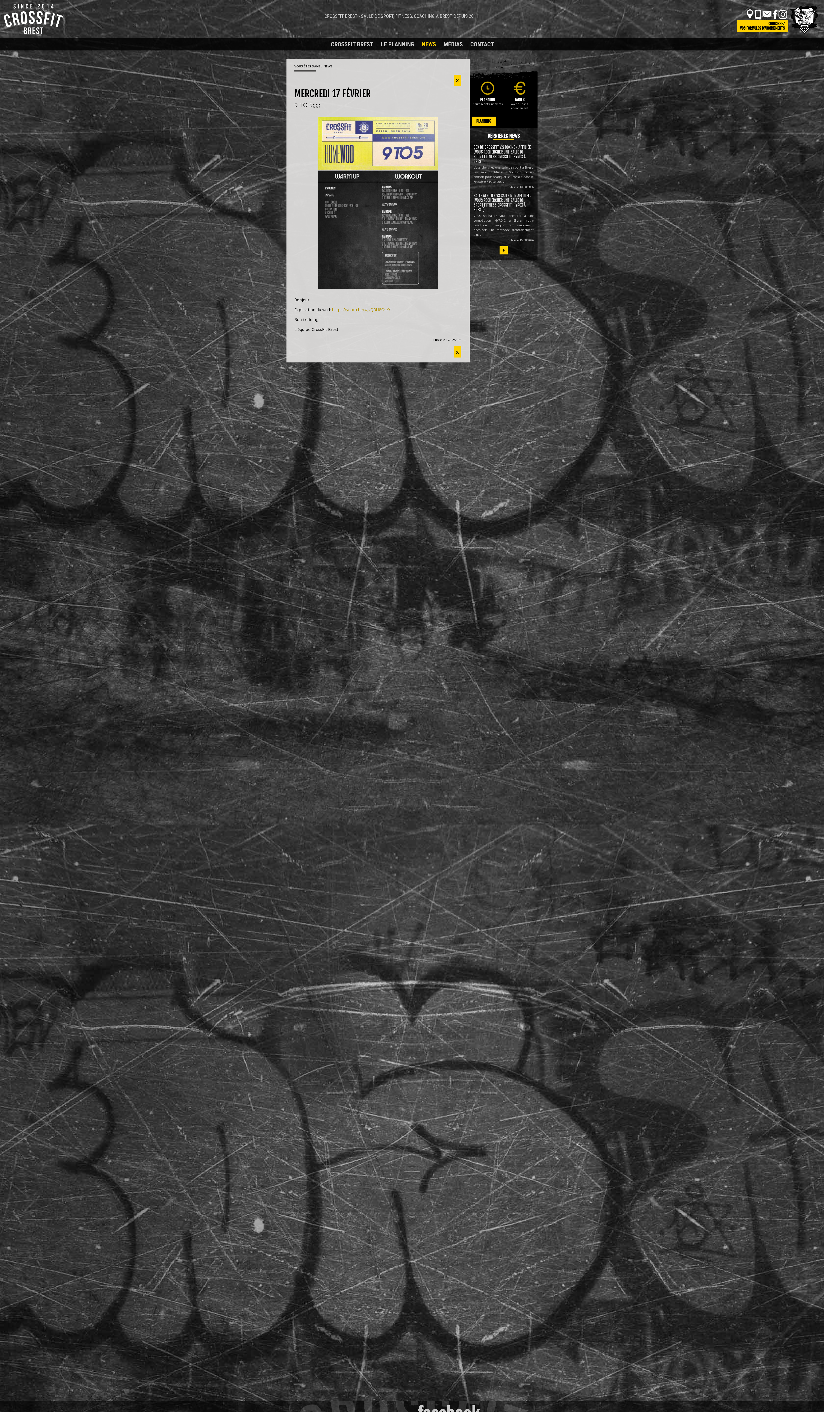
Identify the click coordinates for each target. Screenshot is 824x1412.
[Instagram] (782, 14)
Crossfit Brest (352, 44)
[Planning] (488, 88)
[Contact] (767, 14)
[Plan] (750, 14)
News (429, 44)
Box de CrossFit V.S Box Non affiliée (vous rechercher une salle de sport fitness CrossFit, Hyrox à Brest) (502, 154)
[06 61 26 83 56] (758, 14)
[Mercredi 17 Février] (378, 203)
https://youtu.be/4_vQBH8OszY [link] (361, 309)
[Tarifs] (520, 88)
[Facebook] (775, 14)
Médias (453, 44)
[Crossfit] (294, 44)
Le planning (397, 44)
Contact (482, 44)
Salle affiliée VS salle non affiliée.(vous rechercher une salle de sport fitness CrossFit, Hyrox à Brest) (502, 202)
